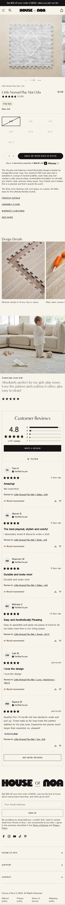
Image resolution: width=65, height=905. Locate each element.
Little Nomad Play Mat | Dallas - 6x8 (31, 494)
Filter (34, 459)
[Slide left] (26, 80)
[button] (3, 10)
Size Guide (7, 217)
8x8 (11, 132)
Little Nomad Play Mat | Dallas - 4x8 (31, 585)
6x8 (50, 121)
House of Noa (8, 893)
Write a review (32, 448)
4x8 (30, 121)
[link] (13, 96)
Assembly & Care (11, 204)
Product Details (11, 198)
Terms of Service (40, 825)
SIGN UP (32, 813)
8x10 (30, 132)
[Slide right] (39, 80)
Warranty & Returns (13, 211)
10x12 (11, 142)
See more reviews (32, 758)
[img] (20, 471)
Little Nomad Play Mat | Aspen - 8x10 (31, 634)
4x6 (11, 121)
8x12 (50, 132)
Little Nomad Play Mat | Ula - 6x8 (29, 739)
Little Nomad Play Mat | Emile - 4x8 (30, 540)
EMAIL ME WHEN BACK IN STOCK (40, 156)
